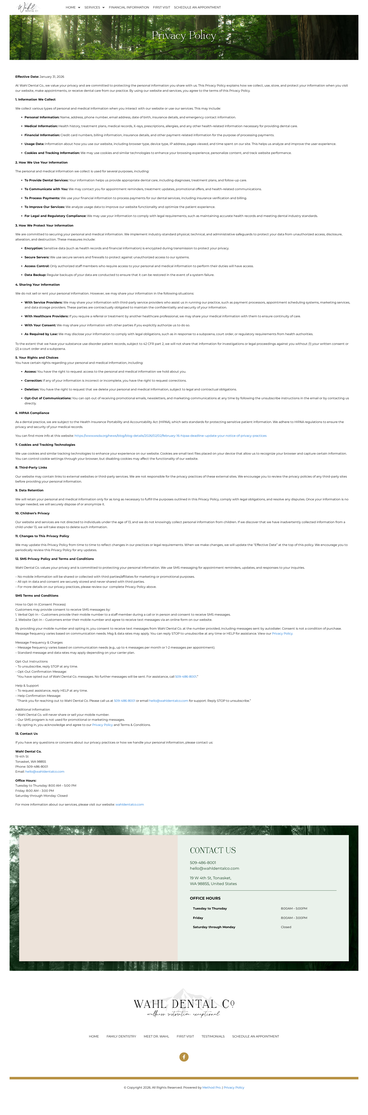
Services (92, 7)
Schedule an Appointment (197, 7)
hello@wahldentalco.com (168, 701)
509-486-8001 (185, 676)
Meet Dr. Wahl (156, 1036)
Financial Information (129, 7)
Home (71, 7)
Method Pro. (211, 1087)
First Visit (161, 7)
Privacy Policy (102, 725)
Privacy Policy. (282, 633)
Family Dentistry (121, 1036)
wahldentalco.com (130, 804)
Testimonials (213, 1036)
